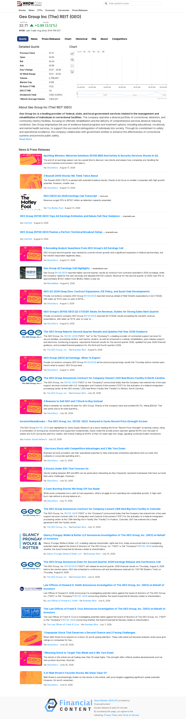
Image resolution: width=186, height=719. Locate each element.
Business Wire (79, 349)
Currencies (63, 10)
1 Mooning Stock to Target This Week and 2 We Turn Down (79, 652)
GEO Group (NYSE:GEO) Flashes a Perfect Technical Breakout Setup (69, 232)
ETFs (40, 10)
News (31, 10)
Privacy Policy (111, 715)
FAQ (94, 38)
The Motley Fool (55, 208)
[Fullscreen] (72, 65)
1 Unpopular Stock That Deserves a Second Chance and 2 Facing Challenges (89, 632)
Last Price (23, 22)
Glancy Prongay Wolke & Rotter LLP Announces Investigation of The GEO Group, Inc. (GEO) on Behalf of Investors (104, 537)
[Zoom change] (72, 59)
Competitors (119, 38)
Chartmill (27, 223)
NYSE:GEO (61, 272)
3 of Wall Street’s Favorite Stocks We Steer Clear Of (75, 672)
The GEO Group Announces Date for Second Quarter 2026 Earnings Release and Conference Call (102, 561)
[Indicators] (72, 53)
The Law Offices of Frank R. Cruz (63, 624)
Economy (50, 10)
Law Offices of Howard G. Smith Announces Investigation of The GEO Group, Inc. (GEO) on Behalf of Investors (104, 587)
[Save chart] (72, 72)
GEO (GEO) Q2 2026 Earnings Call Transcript (76, 195)
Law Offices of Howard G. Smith (62, 600)
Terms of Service (130, 715)
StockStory (52, 167)
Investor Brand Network (35, 439)
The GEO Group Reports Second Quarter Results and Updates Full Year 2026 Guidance (96, 331)
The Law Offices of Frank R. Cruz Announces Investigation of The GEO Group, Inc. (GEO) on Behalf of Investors (104, 610)
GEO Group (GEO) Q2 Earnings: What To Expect (72, 357)
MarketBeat (52, 283)
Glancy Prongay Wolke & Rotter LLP (64, 553)
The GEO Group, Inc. (57, 349)
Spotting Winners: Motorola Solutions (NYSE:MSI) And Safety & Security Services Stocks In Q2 (101, 155)
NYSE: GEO (70, 336)
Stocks (22, 10)
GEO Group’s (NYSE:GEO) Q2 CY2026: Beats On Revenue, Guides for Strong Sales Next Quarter (101, 311)
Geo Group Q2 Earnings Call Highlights (76, 268)
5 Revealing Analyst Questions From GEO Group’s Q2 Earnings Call (83, 248)
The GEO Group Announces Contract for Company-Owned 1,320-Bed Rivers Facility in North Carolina (104, 378)
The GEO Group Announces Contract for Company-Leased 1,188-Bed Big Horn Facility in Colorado (102, 508)
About (104, 38)
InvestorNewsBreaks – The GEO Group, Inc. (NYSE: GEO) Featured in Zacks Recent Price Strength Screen (83, 421)
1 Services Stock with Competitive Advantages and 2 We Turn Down (84, 448)
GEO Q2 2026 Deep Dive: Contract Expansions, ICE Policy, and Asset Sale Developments (97, 291)
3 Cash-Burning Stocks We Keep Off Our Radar (72, 488)
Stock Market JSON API (106, 700)
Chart (68, 38)
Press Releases (80, 10)
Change (46, 22)
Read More (25, 139)
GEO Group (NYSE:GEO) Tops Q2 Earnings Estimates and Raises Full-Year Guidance (77, 216)
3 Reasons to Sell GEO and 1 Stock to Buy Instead (73, 401)
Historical (81, 38)
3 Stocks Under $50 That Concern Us (66, 468)
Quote (22, 38)
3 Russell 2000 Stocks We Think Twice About (71, 175)
